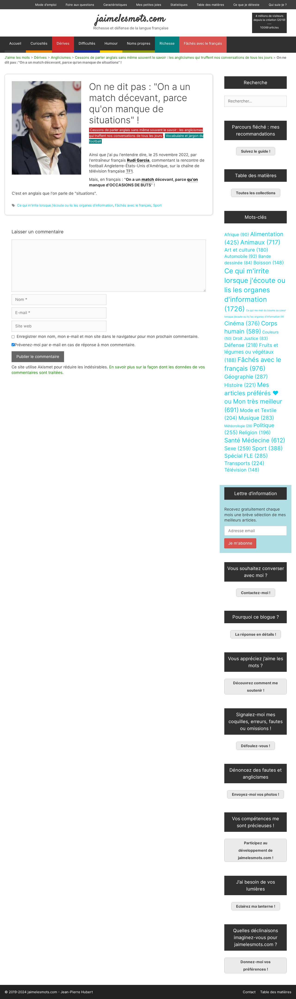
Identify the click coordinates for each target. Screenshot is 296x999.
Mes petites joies (148, 4)
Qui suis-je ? (278, 4)
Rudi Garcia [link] (138, 160)
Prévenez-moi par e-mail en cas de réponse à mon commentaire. (75, 344)
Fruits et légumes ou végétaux (251, 352)
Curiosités (39, 43)
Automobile (240, 256)
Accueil (15, 43)
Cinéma (242, 323)
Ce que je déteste (246, 4)
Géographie (246, 376)
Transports (244, 463)
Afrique (236, 234)
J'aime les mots (17, 57)
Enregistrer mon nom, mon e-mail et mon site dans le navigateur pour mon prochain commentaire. (108, 336)
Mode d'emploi (45, 4)
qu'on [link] (192, 179)
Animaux (260, 242)
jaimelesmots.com (130, 19)
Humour (111, 43)
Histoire (240, 385)
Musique (256, 418)
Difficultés (87, 43)
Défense (241, 345)
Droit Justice (250, 338)
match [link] (148, 179)
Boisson (268, 262)
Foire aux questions (80, 4)
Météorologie (238, 426)
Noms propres (138, 43)
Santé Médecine (254, 440)
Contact (249, 992)
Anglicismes (61, 57)
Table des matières (210, 4)
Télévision (241, 470)
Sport (157, 205)
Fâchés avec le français (203, 43)
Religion (255, 432)
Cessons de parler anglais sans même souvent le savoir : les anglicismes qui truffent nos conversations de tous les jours (173, 57)
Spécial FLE (246, 456)
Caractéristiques (115, 4)
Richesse (167, 43)
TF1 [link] (129, 171)
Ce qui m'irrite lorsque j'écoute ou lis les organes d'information (65, 205)
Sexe (237, 448)
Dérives (63, 43)
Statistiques (179, 4)
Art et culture (246, 250)
